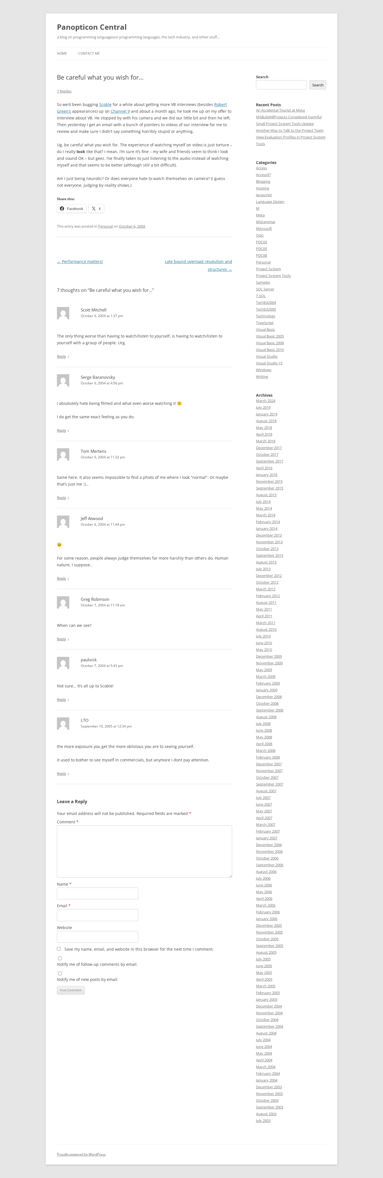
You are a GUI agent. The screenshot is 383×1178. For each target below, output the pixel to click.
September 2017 (269, 461)
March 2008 (265, 750)
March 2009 (265, 676)
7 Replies (64, 91)
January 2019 (266, 414)
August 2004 (266, 1033)
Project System (268, 268)
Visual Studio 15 (269, 363)
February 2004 (268, 1073)
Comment (68, 821)
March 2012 (265, 589)
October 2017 (267, 454)
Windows (263, 369)
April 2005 (264, 979)
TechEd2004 (266, 302)
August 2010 (266, 629)
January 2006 (266, 918)
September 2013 (269, 555)
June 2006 (264, 885)
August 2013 (266, 562)
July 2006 (263, 878)
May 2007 (264, 811)
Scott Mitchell (94, 310)
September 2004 (269, 1026)
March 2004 (265, 1066)
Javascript (264, 194)
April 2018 (264, 434)
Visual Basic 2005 (270, 336)
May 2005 (264, 972)
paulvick (89, 659)
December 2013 (269, 535)
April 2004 (264, 1059)
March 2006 (265, 905)
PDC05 (261, 248)
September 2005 (269, 945)
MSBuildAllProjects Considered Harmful (289, 116)
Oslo (260, 235)
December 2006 (269, 844)
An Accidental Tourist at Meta (280, 110)
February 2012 (268, 595)
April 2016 (264, 467)
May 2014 (264, 508)
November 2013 (269, 541)
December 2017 (269, 447)
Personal (105, 226)
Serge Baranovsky (98, 377)
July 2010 (263, 636)
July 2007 (263, 797)
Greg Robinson (95, 599)
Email (64, 905)
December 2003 (269, 1086)
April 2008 (264, 743)
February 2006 (268, 911)
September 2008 (269, 710)
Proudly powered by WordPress (81, 1154)
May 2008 (264, 737)
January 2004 (266, 1080)
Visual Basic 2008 (270, 342)
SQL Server (265, 289)
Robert (220, 104)
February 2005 (268, 992)
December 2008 (269, 696)
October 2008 (267, 703)
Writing (262, 376)
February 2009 (268, 683)
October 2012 (267, 582)
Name (64, 884)
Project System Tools (273, 275)
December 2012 (269, 575)
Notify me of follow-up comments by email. (97, 964)
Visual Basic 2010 (270, 349)
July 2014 (263, 501)
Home (62, 53)
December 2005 (269, 925)
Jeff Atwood (92, 518)
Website (64, 927)
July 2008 (263, 723)
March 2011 (265, 622)
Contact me (89, 53)
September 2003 (269, 1107)
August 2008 (266, 716)
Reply (61, 356)
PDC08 (261, 255)
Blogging (263, 181)
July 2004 (263, 1039)
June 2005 (264, 965)
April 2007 (264, 817)
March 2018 (265, 441)
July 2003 (263, 1120)
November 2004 (269, 1012)
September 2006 (269, 864)
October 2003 (267, 1100)
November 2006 (269, 851)
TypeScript (265, 322)
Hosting (262, 188)
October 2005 (267, 938)
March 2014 (265, 515)
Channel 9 (120, 111)
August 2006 (266, 871)
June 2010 (264, 642)
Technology (265, 315)
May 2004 (264, 1053)
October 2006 (267, 858)
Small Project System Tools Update (285, 123)
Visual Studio (267, 356)
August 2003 (266, 1113)
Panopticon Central (92, 27)
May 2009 (264, 669)
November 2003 (269, 1093)
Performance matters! (80, 261)
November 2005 (269, 932)
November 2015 (269, 481)
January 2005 (266, 999)
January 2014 (266, 528)
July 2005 (263, 959)
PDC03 (261, 241)
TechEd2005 (266, 309)
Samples (263, 282)
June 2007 (264, 804)
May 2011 (264, 609)
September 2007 (269, 784)
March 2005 (265, 985)
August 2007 (266, 790)
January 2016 (266, 474)
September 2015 (269, 488)
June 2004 (264, 1046)
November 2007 (269, 770)
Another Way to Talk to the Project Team (290, 130)
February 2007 (268, 831)
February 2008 (268, 757)
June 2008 (264, 730)
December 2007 (269, 763)
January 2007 (266, 837)
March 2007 (265, 824)
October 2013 (267, 548)
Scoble (105, 104)
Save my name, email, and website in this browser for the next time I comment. (139, 949)
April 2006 (264, 898)
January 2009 (266, 689)
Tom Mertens (93, 451)
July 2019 (263, 407)
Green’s (64, 111)
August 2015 (266, 494)
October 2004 (267, 1019)
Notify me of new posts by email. (87, 979)
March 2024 (265, 400)
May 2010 (264, 649)
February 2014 (268, 521)
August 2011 (266, 602)
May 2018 (264, 427)
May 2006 (264, 891)
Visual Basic (265, 329)
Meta (260, 215)
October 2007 (267, 777)
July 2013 (263, 568)
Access (261, 167)
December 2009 (269, 656)
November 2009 (269, 663)
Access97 (263, 174)
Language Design (270, 201)
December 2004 (269, 1006)
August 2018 (266, 420)
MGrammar (265, 221)
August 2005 (266, 952)
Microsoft (264, 228)
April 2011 (264, 615)
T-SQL (261, 295)
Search (262, 76)
